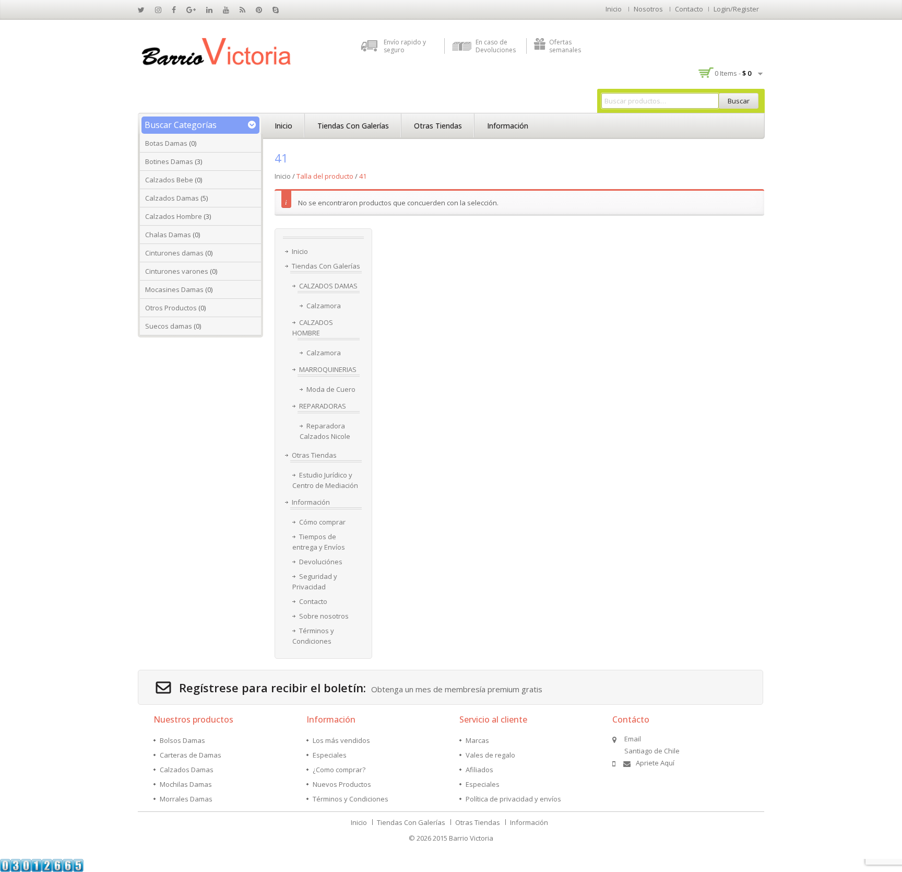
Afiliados (479, 769)
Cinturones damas (174, 253)
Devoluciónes (320, 561)
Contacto (689, 9)
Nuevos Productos (342, 784)
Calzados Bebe (169, 179)
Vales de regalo (490, 755)
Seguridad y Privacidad (314, 581)
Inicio (614, 9)
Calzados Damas (172, 198)
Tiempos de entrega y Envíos (318, 542)
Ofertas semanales (565, 46)
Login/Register (736, 9)
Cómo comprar (322, 522)
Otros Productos (171, 307)
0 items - (733, 73)
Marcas (477, 740)
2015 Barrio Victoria (463, 838)
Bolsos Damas (182, 740)
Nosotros (648, 9)
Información (507, 126)
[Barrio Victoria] (216, 51)
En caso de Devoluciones (496, 46)
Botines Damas (169, 161)
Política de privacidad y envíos (513, 799)
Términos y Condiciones (313, 636)
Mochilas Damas (186, 784)
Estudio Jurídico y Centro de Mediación (325, 480)
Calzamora (323, 305)
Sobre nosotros (324, 616)
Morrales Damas (186, 799)
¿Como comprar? (339, 769)
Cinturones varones (176, 271)
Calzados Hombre (173, 216)
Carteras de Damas (190, 755)
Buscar (739, 101)
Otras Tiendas (438, 126)
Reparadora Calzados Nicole (325, 431)
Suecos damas (168, 326)
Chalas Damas (168, 234)
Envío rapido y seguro (405, 46)
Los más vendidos (341, 740)
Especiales (330, 755)
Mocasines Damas (174, 289)
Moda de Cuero (330, 389)
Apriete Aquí (655, 763)
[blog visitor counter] (42, 864)
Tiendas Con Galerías (353, 126)
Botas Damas (166, 143)
